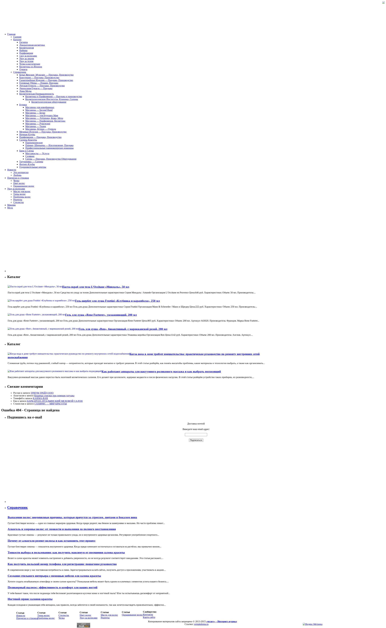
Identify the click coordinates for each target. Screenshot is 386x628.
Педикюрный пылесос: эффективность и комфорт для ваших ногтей (52, 587)
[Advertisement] (25, 242)
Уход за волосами (16, 188)
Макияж (11, 205)
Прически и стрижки (18, 178)
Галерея (17, 37)
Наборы (23, 50)
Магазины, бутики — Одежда (40, 129)
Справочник (19, 72)
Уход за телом (26, 61)
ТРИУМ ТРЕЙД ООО (42, 393)
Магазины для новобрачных (39, 107)
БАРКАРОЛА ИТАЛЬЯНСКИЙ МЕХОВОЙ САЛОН (55, 401)
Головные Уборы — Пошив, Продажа (38, 83)
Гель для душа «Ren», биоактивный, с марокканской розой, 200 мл (123, 329)
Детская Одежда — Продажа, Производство (42, 85)
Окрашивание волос (23, 186)
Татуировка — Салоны (31, 161)
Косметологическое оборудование (48, 102)
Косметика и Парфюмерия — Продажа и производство (53, 96)
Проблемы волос (22, 197)
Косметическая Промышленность (36, 94)
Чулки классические (29, 64)
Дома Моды (25, 91)
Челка (16, 180)
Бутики (23, 104)
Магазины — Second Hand (38, 110)
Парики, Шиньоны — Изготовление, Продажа (49, 145)
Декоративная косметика (32, 45)
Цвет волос (19, 183)
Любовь (17, 175)
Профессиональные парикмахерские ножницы (49, 148)
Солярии (29, 156)
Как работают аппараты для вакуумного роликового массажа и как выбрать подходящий (161, 371)
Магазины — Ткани (35, 126)
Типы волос (19, 194)
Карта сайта (149, 617)
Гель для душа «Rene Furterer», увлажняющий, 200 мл (101, 314)
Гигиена (23, 42)
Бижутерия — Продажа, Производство (39, 77)
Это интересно (20, 172)
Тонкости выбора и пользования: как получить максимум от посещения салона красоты (66, 552)
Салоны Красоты (28, 140)
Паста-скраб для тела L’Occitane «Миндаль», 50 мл (95, 286)
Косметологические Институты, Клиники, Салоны (51, 99)
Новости (11, 169)
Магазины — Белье (35, 112)
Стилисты (18, 202)
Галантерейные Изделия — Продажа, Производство (46, 80)
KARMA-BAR (40, 398)
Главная (11, 34)
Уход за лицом (26, 58)
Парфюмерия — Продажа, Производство (40, 137)
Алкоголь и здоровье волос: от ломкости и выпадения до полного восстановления (62, 529)
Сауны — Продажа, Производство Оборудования (50, 159)
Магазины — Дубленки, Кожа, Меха (44, 118)
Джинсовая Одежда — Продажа (35, 88)
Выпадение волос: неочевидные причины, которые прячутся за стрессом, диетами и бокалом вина (72, 517)
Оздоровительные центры (32, 167)
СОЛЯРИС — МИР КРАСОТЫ (50, 403)
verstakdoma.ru (201, 624)
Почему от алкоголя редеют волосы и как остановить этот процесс (51, 540)
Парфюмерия (26, 53)
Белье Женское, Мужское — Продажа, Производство (46, 75)
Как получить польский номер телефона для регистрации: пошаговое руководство (62, 564)
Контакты (148, 614)
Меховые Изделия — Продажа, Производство (42, 131)
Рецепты (17, 199)
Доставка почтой (196, 423)
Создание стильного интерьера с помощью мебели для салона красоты (54, 575)
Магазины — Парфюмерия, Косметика (45, 121)
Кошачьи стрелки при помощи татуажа (54, 395)
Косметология (26, 47)
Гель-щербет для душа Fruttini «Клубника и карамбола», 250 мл (117, 300)
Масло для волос (21, 191)
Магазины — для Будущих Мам (41, 115)
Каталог (17, 39)
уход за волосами (28, 56)
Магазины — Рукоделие (37, 123)
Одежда (23, 69)
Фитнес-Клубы (27, 164)
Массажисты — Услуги (37, 153)
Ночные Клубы (27, 134)
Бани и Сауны (26, 150)
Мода (10, 207)
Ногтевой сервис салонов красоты (30, 599)
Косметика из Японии (30, 66)
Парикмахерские (34, 142)
